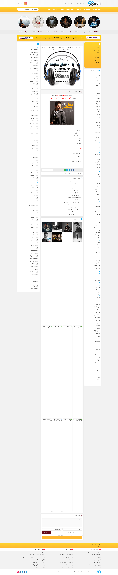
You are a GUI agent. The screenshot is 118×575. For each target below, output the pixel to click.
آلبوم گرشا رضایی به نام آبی (67, 564)
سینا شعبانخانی (97, 227)
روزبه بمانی (98, 194)
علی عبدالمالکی (97, 252)
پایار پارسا (98, 145)
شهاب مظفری (97, 234)
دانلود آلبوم (79, 173)
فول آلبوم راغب (35, 142)
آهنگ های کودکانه (95, 50)
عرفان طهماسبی (97, 247)
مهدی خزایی (98, 349)
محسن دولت (97, 318)
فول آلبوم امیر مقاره (35, 71)
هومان (99, 377)
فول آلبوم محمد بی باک (34, 250)
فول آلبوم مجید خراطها (34, 235)
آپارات (18, 572)
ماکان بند (98, 302)
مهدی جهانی (97, 347)
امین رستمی (98, 122)
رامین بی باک (97, 181)
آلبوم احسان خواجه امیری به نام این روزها (65, 556)
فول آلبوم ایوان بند (35, 83)
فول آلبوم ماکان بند (35, 234)
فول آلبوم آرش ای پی (34, 49)
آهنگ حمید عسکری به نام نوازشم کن (74, 185)
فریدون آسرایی (97, 280)
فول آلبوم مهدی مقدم (34, 268)
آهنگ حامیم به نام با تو (77, 190)
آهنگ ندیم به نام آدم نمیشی (75, 195)
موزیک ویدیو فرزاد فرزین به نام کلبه (38, 552)
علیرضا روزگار (98, 263)
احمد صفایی (98, 95)
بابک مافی (98, 134)
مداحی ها (97, 64)
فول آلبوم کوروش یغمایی (34, 217)
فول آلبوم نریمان (35, 278)
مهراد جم (98, 359)
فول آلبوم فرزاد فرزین (34, 210)
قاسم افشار (98, 284)
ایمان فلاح (98, 125)
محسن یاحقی (97, 320)
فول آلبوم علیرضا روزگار (34, 198)
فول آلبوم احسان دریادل (34, 62)
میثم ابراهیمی (97, 362)
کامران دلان (98, 289)
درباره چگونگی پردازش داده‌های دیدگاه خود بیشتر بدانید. (54, 535)
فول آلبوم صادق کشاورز (34, 185)
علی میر (98, 257)
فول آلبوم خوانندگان (70, 9)
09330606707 (43, 13)
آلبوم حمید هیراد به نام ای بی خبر (66, 557)
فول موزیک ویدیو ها (95, 60)
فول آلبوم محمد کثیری (34, 253)
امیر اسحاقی (98, 106)
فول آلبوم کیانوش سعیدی (33, 220)
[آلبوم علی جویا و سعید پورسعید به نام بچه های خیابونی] (77, 465)
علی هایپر (98, 258)
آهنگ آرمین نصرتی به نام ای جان (75, 214)
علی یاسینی (98, 260)
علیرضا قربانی (97, 268)
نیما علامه (98, 370)
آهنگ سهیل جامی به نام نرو (76, 187)
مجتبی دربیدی (97, 307)
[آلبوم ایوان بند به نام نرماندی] (67, 372)
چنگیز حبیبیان (97, 154)
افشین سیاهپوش (97, 99)
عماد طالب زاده (97, 270)
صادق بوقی (98, 242)
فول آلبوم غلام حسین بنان (33, 205)
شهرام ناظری (97, 238)
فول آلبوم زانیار (35, 153)
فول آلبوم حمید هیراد (34, 129)
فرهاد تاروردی (97, 278)
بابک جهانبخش (97, 132)
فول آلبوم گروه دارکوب (34, 227)
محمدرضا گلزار (97, 331)
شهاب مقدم (98, 235)
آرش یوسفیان (97, 79)
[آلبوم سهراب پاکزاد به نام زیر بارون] (67, 278)
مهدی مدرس (97, 351)
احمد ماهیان (98, 96)
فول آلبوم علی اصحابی (34, 192)
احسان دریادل (97, 90)
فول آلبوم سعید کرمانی (34, 163)
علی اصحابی (98, 249)
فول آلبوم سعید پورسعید (34, 160)
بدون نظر (62, 173)
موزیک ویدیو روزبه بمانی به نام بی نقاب (37, 556)
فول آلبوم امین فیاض (34, 76)
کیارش (98, 294)
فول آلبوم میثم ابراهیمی (34, 274)
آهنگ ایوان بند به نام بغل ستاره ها (75, 199)
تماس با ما (48, 9)
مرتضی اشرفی (97, 333)
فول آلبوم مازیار (35, 231)
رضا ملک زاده (97, 189)
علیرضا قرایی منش (96, 266)
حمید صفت (98, 166)
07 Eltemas (80, 140)
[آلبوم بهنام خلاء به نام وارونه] (47, 465)
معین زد (98, 344)
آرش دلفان (98, 77)
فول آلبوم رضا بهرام (35, 145)
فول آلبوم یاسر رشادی (34, 288)
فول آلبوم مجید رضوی (34, 237)
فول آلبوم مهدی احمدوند (34, 264)
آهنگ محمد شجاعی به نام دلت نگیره (74, 197)
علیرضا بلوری (98, 262)
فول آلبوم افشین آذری (34, 65)
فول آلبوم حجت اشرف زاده (33, 118)
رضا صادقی (98, 188)
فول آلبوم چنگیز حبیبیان (34, 110)
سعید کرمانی (97, 211)
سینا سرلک (98, 225)
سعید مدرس (97, 212)
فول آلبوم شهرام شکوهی (34, 177)
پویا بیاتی (98, 148)
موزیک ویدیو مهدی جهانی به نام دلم (38, 567)
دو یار (99, 176)
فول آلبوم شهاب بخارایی (34, 173)
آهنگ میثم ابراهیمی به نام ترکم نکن (74, 181)
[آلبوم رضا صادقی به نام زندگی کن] (57, 372)
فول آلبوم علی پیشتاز (34, 193)
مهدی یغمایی (97, 355)
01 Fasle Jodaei (79, 130)
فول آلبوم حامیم (35, 117)
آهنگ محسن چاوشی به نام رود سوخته (74, 209)
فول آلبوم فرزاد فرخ (35, 209)
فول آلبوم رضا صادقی (34, 147)
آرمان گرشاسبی (97, 80)
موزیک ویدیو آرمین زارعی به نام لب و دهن (37, 554)
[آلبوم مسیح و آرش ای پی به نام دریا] (47, 372)
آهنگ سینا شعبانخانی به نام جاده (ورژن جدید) (72, 204)
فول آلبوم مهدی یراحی (34, 269)
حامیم (99, 161)
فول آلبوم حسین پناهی (34, 120)
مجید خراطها (98, 310)
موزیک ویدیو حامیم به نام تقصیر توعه (37, 559)
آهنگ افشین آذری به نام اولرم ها (75, 192)
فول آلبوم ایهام (35, 84)
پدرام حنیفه (98, 147)
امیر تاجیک (98, 108)
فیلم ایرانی (97, 62)
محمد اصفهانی (97, 323)
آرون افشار (98, 85)
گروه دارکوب (98, 299)
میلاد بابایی (98, 363)
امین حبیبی (98, 120)
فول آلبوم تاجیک (35, 106)
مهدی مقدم (98, 352)
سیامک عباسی (97, 220)
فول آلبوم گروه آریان (34, 225)
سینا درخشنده (97, 224)
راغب (99, 180)
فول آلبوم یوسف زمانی (34, 290)
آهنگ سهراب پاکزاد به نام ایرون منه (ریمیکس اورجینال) (71, 193)
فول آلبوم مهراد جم (35, 272)
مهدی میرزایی (97, 354)
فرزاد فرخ (98, 275)
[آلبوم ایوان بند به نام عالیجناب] (67, 465)
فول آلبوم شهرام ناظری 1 (34, 178)
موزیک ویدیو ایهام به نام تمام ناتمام (38, 562)
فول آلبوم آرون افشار (34, 57)
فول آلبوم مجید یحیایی (34, 240)
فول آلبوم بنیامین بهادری (34, 89)
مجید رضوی (98, 312)
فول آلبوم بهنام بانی (35, 91)
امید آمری (98, 101)
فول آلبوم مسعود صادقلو (34, 258)
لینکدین (71, 170)
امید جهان (98, 103)
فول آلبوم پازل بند (35, 99)
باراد (99, 135)
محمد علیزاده (97, 327)
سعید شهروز (97, 208)
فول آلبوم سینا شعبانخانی (34, 167)
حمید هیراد (98, 169)
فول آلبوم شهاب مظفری (34, 175)
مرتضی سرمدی (97, 336)
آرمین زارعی (98, 82)
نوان (99, 369)
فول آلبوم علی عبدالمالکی (34, 197)
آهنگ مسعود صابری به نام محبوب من (74, 188)
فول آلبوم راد (36, 140)
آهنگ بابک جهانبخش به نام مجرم (75, 213)
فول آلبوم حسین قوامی (34, 123)
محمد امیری (98, 325)
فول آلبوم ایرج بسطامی (34, 79)
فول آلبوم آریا (36, 59)
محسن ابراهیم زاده (96, 315)
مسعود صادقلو (97, 341)
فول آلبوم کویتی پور (35, 219)
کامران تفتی (98, 287)
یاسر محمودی (97, 382)
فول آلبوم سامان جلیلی (34, 157)
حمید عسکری (97, 167)
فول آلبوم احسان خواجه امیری (33, 60)
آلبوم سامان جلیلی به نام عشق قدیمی (65, 554)
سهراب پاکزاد (97, 216)
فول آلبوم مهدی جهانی (34, 266)
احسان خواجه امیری (96, 88)
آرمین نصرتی (97, 83)
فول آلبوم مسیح (35, 260)
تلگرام (67, 170)
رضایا (99, 192)
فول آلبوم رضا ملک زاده (34, 148)
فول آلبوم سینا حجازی (34, 165)
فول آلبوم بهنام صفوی (34, 93)
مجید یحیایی (97, 314)
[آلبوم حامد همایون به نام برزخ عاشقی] (77, 372)
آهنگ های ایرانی (87, 9)
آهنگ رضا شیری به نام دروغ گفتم (75, 206)
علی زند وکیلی (97, 250)
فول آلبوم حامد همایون (34, 115)
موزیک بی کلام (55, 9)
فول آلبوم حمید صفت (34, 126)
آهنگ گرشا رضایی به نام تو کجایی (75, 211)
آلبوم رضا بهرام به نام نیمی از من (66, 552)
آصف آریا (98, 87)
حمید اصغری (98, 164)
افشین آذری (98, 98)
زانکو (99, 199)
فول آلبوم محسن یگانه (34, 247)
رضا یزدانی (98, 191)
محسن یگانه (98, 322)
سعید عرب (98, 209)
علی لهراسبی (97, 254)
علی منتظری (98, 255)
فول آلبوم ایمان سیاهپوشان (33, 81)
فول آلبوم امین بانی (35, 73)
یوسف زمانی (98, 384)
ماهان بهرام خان (97, 306)
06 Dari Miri (80, 138)
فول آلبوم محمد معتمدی (34, 255)
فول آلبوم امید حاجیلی (34, 67)
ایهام (99, 128)
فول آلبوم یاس (35, 285)
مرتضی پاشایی (97, 335)
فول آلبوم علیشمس (35, 200)
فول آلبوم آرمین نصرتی (34, 55)
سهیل (99, 217)
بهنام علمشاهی (97, 140)
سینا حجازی (98, 222)
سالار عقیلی (98, 203)
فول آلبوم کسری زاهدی (34, 215)
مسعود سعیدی (97, 338)
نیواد (99, 372)
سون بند (98, 214)
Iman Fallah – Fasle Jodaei (74, 91)
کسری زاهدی (97, 292)
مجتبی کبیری (97, 309)
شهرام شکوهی (97, 237)
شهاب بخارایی (97, 232)
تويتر (69, 170)
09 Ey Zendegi (79, 143)
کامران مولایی (97, 290)
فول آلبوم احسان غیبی (34, 63)
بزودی (98, 52)
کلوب (65, 170)
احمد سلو (98, 93)
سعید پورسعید (97, 206)
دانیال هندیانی (97, 174)
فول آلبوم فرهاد (35, 212)
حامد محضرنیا (97, 158)
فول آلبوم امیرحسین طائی (34, 68)
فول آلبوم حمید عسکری (34, 128)
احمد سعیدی (97, 91)
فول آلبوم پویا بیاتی (35, 103)
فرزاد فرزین (98, 277)
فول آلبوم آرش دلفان (34, 51)
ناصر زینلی (98, 367)
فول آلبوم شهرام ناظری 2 (34, 180)
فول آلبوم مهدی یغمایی (34, 271)
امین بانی (98, 119)
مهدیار (99, 357)
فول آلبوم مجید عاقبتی (34, 239)
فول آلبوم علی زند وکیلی (34, 195)
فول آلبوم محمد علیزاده (34, 251)
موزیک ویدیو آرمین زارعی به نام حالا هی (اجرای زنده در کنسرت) (33, 557)
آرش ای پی (98, 75)
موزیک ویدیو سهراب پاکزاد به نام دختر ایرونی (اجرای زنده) (34, 565)
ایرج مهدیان (98, 124)
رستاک (99, 184)
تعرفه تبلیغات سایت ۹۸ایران (95, 544)
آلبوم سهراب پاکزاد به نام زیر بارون (66, 560)
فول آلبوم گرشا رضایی (34, 224)
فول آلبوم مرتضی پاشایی (34, 256)
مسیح (99, 343)
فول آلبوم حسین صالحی (34, 121)
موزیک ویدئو (96, 66)
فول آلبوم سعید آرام (34, 159)
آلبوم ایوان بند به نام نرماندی (67, 567)
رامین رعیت (98, 183)
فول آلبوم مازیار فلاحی (34, 232)
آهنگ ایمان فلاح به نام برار (76, 183)
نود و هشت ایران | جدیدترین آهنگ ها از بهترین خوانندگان (94, 3)
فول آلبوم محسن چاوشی (34, 243)
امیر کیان (98, 117)
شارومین (98, 230)
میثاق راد (98, 360)
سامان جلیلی (97, 204)
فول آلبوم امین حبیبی (34, 75)
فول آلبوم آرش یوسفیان (34, 52)
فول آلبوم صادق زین (35, 183)
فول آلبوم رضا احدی (35, 143)
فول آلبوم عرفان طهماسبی (34, 190)
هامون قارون (97, 375)
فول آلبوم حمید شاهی (34, 125)
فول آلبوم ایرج (36, 78)
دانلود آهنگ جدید (96, 9)
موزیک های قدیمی (95, 55)
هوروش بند (98, 379)
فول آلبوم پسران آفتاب (34, 101)
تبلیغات (62, 9)
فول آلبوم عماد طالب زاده (34, 201)
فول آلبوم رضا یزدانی (35, 150)
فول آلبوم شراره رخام (34, 172)
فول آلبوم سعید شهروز (34, 162)
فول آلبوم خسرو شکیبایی (34, 133)
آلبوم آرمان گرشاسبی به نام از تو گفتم (65, 559)
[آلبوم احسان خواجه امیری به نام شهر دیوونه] (57, 465)
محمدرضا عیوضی (97, 330)
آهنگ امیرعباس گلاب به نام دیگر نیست (74, 200)
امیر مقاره (98, 111)
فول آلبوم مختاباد (35, 248)
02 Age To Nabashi (79, 132)
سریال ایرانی (97, 57)
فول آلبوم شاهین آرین (34, 170)
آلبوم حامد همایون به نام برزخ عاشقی (65, 565)
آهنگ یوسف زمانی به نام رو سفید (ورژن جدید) (72, 202)
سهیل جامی (98, 219)
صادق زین (98, 244)
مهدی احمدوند (97, 346)
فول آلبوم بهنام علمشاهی (34, 94)
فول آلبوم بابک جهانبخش (34, 88)
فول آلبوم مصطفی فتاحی (34, 261)
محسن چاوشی (97, 317)
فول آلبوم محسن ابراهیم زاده (33, 242)
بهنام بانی (98, 138)
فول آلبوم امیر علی (35, 70)
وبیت (90, 572)
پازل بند (98, 144)
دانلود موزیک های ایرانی (84, 572)
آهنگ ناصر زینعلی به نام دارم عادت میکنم (73, 207)
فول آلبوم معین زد (35, 263)
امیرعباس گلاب (97, 114)
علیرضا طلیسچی (97, 265)
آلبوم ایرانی (79, 9)
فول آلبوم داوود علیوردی (34, 137)
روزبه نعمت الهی (97, 196)
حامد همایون (98, 159)
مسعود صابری (97, 339)
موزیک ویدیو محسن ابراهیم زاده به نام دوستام (36, 560)
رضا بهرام (98, 186)
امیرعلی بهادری (97, 116)
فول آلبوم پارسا (35, 98)
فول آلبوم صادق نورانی (34, 187)
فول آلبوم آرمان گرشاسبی (34, 54)
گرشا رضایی (98, 297)
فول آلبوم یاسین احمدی (34, 286)
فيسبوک (73, 170)
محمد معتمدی (97, 328)
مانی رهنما (98, 304)
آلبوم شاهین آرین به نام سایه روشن (66, 562)
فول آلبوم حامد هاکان (34, 113)
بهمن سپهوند (97, 137)
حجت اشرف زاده (97, 162)
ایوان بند (98, 127)
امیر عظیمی (98, 109)
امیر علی (98, 112)
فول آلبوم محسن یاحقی (34, 245)
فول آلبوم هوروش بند (34, 281)
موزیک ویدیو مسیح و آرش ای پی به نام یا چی (36, 564)
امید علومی (98, 104)
